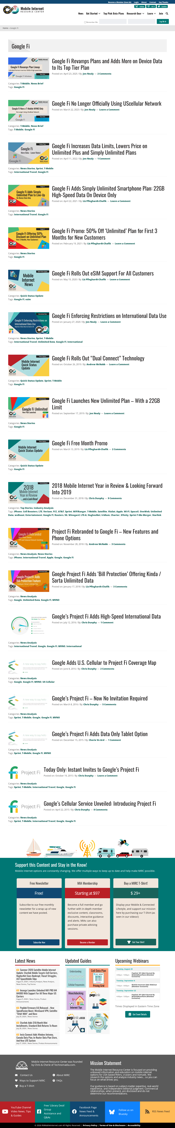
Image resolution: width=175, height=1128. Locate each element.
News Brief (37, 83)
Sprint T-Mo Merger (140, 515)
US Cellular (49, 681)
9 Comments (115, 498)
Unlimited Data (46, 341)
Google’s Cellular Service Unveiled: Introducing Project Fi (100, 803)
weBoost (19, 515)
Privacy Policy (90, 1125)
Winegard (74, 515)
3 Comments (118, 544)
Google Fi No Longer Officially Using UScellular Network (106, 103)
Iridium (105, 515)
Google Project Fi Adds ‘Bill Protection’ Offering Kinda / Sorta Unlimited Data (106, 577)
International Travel (25, 172)
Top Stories (26, 507)
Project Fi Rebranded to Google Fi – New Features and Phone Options (105, 534)
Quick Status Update (31, 295)
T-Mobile (25, 83)
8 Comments (100, 809)
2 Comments (104, 73)
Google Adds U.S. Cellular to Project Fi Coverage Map (104, 662)
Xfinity (125, 515)
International (75, 341)
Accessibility (134, 1125)
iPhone (18, 511)
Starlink (156, 515)
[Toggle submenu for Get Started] (99, 13)
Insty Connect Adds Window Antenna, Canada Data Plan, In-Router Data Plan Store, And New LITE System (36, 1037)
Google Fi (19, 87)
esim (28, 299)
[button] (167, 13)
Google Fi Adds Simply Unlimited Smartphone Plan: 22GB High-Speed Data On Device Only (108, 191)
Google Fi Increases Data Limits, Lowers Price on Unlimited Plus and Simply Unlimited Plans (99, 149)
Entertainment (33, 515)
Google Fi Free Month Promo (79, 443)
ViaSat (111, 511)
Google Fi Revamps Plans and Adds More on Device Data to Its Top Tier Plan (107, 64)
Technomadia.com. (65, 1064)
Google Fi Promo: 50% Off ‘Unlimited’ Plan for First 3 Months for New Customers (104, 233)
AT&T (61, 511)
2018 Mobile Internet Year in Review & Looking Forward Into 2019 (107, 488)
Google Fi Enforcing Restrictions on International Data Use (109, 315)
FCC (55, 511)
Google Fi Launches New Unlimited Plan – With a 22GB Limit (106, 403)
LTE (40, 511)
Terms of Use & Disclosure (113, 1125)
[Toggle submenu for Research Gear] (143, 13)
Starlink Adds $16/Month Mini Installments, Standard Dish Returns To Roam (36, 1024)
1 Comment (103, 158)
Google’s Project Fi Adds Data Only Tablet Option (100, 734)
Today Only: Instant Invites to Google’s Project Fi (91, 769)
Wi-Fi (126, 511)
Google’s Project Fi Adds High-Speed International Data (106, 616)
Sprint (39, 168)
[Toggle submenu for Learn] (155, 13)
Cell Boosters (30, 511)
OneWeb (145, 511)
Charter (115, 515)
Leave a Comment (109, 109)
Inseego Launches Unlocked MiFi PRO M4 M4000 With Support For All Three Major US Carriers (36, 993)
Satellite (102, 511)
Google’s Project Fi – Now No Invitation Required (100, 698)
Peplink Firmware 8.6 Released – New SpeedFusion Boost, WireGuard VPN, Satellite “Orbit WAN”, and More (36, 1011)
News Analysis (28, 553)
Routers (59, 515)
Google (58, 557)
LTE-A (84, 515)
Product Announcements (48, 1043)
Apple (119, 511)
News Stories (27, 168)
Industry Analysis (43, 507)
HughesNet (94, 515)
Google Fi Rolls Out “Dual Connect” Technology (98, 358)
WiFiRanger (79, 511)
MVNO (55, 599)
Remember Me (92, 22)
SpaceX (135, 511)
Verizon (47, 511)
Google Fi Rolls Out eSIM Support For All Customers (103, 273)
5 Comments (109, 704)
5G (66, 515)
